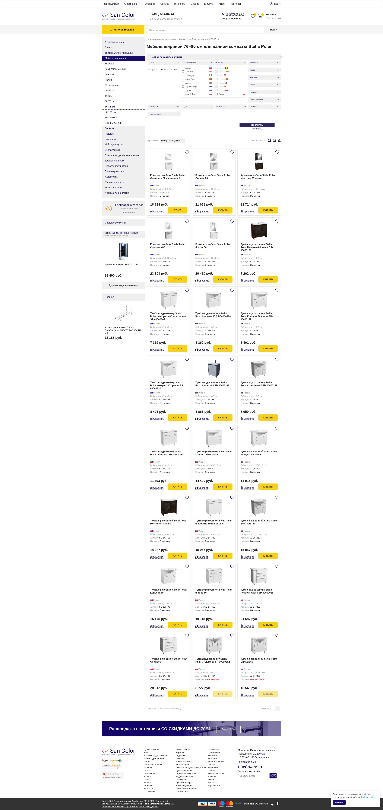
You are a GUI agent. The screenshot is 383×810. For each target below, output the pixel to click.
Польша (222, 90)
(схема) (261, 753)
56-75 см (109, 101)
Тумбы (108, 96)
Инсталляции (112, 150)
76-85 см (110, 106)
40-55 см (109, 90)
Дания (221, 75)
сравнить (158, 211)
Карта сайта (214, 785)
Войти (277, 3)
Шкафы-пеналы (114, 123)
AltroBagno (189, 75)
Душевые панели (114, 160)
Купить (178, 210)
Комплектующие (114, 187)
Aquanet (188, 90)
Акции (222, 4)
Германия (222, 72)
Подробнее (228, 729)
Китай (221, 87)
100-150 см (111, 117)
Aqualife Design (191, 87)
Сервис (195, 4)
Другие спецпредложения (123, 285)
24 (269, 140)
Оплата (164, 4)
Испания (222, 79)
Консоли (109, 74)
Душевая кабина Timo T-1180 (121, 264)
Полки (108, 79)
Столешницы (112, 85)
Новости (212, 776)
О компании (130, 4)
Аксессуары (111, 177)
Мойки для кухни (114, 144)
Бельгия (222, 68)
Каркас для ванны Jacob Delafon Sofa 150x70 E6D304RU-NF (123, 330)
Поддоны (110, 133)
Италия (222, 83)
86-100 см (110, 112)
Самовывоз (213, 749)
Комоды (109, 63)
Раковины (110, 139)
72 (279, 140)
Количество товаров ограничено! (129, 208)
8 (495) (162, 14)
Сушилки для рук (114, 182)
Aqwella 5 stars (190, 94)
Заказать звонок (235, 14)
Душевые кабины (114, 42)
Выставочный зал (216, 773)
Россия (221, 94)
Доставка (150, 4)
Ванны (108, 47)
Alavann (188, 68)
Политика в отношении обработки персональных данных (130, 806)
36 (274, 140)
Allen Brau (189, 72)
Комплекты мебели (115, 69)
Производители (110, 4)
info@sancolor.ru (231, 18)
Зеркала (109, 128)
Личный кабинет (216, 761)
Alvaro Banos (190, 79)
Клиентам (213, 755)
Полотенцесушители (116, 166)
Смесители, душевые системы (122, 155)
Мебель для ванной (116, 58)
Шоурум (208, 4)
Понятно (339, 802)
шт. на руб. (271, 16)
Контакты (236, 4)
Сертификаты (214, 752)
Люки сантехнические (117, 193)
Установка (179, 4)
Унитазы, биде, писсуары (119, 53)
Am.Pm (188, 83)
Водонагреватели (114, 171)
